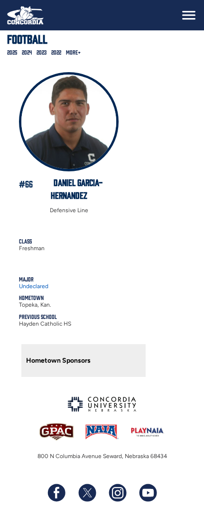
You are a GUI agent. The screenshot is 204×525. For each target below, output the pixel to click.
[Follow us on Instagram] (117, 493)
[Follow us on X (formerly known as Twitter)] (87, 493)
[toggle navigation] (189, 15)
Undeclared (33, 286)
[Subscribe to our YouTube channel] (147, 493)
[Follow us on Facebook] (56, 493)
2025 (12, 52)
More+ (73, 52)
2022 (56, 52)
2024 (27, 52)
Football (27, 38)
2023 (41, 52)
